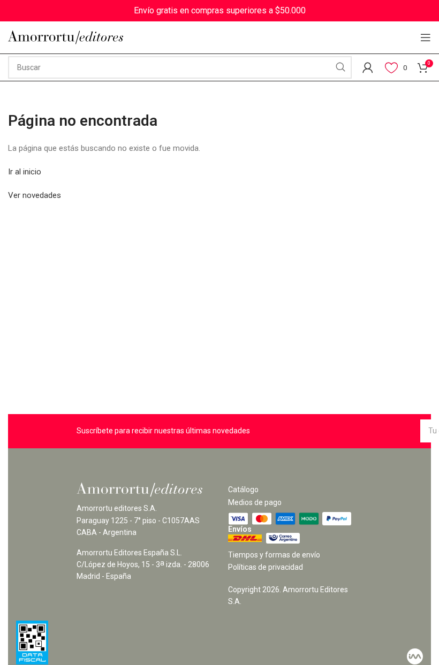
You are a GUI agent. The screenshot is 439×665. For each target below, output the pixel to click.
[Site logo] (65, 37)
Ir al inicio (24, 172)
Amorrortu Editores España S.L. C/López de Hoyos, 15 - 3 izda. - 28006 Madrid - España (143, 564)
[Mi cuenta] (368, 67)
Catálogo (243, 489)
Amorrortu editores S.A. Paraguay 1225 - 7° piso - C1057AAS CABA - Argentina (138, 520)
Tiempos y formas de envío (274, 555)
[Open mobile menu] (425, 37)
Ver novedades (34, 195)
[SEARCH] (340, 67)
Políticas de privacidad (265, 567)
